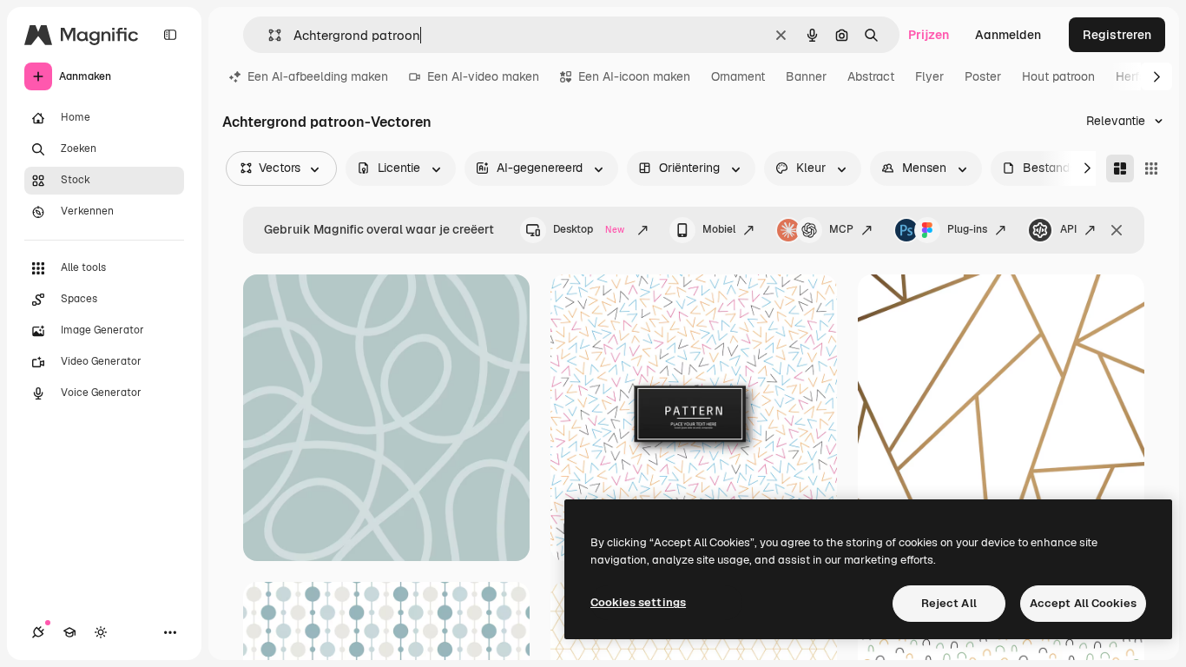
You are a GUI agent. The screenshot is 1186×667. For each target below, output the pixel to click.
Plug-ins (967, 229)
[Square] (1151, 168)
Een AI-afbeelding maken (317, 76)
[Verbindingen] (38, 632)
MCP (841, 229)
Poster (983, 76)
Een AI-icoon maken (634, 76)
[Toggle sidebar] (170, 35)
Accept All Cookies (1083, 603)
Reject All (949, 603)
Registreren (1117, 35)
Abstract (870, 76)
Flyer (929, 76)
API (1068, 229)
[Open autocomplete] (268, 35)
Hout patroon (1058, 76)
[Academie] (69, 632)
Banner (806, 76)
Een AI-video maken (483, 76)
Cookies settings (638, 602)
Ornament (738, 76)
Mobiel (718, 229)
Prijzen (928, 35)
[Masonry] (1120, 168)
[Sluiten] (1116, 230)
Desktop (588, 229)
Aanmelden (1008, 35)
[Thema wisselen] (101, 632)
